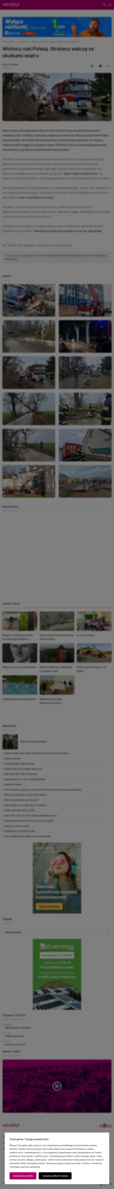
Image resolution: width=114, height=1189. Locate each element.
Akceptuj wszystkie (23, 1176)
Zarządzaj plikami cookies (55, 1176)
